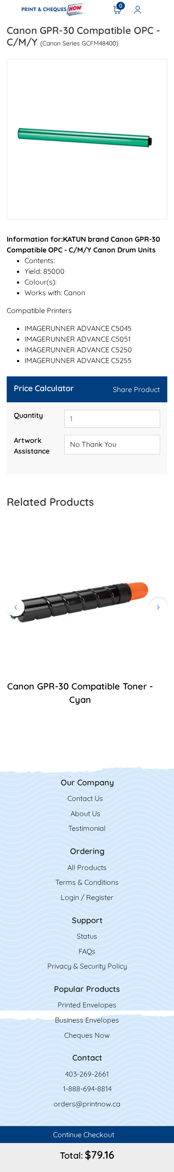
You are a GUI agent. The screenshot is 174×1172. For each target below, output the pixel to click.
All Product (85, 867)
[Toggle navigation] (9, 9)
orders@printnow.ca (87, 1103)
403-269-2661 (87, 1073)
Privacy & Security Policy (87, 966)
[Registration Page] (138, 9)
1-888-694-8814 (87, 1088)
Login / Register (87, 897)
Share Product (136, 389)
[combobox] (112, 444)
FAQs (87, 951)
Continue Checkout (84, 1134)
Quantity (28, 415)
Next (158, 607)
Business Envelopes (87, 1019)
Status (87, 936)
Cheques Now (87, 1035)
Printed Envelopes (87, 1004)
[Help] (54, 450)
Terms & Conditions (87, 882)
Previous (16, 607)
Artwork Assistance (32, 445)
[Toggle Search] (161, 9)
